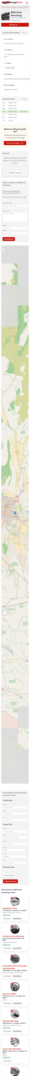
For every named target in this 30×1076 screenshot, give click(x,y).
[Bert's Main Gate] (15, 1071)
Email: (4, 841)
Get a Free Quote (14, 143)
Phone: (4, 835)
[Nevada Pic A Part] (15, 901)
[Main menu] (27, 3)
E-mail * (5, 230)
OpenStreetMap (20, 782)
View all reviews (15, 173)
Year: (4, 817)
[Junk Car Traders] (15, 987)
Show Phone (7, 918)
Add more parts (10, 875)
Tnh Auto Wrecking (10, 1021)
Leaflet (13, 782)
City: (4, 860)
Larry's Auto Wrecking (12, 1049)
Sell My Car (14, 25)
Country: (5, 847)
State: (4, 853)
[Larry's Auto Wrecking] (15, 1042)
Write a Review (16, 20)
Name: (4, 828)
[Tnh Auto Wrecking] (15, 1014)
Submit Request (10, 881)
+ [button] (3, 248)
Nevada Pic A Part (10, 908)
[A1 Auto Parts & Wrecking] (15, 929)
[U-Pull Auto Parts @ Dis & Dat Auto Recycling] (15, 959)
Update (24, 32)
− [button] (3, 250)
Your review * (6, 211)
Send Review (9, 239)
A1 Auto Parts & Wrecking (13, 936)
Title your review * (8, 203)
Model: (4, 811)
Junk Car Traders (9, 994)
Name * (5, 225)
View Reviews (17, 918)
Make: (4, 804)
